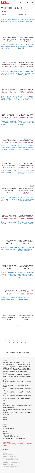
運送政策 (5, 431)
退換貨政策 (9, 352)
